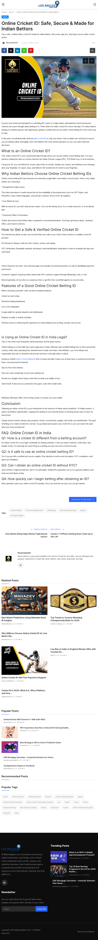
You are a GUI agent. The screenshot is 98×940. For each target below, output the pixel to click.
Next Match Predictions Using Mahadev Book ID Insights (24, 619)
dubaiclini (23, 730)
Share (76, 802)
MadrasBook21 (6, 624)
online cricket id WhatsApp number (39, 802)
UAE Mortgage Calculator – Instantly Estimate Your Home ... (29, 757)
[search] (95, 4)
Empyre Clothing (9, 807)
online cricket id (18, 796)
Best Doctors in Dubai (28, 807)
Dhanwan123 (6, 639)
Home (4, 12)
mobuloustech (74, 858)
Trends (65, 807)
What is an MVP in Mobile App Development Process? (82, 853)
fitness (43, 807)
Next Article (56, 529)
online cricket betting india (83, 807)
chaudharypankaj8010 (10, 760)
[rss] (4, 883)
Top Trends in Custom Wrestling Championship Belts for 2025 (66, 619)
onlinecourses (73, 875)
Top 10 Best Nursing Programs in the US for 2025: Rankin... (82, 869)
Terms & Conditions (86, 931)
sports (80, 796)
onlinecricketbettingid (68, 510)
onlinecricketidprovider (34, 510)
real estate (55, 807)
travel (5, 796)
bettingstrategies (16, 515)
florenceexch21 (24, 553)
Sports (11, 12)
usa (59, 802)
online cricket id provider (12, 802)
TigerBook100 (6, 697)
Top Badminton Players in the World (18, 766)
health (67, 802)
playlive (83, 510)
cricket (85, 802)
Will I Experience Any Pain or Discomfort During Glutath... (45, 728)
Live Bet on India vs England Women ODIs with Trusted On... (73, 650)
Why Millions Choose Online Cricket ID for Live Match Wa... (24, 634)
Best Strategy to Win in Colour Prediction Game (40, 742)
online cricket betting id (64, 796)
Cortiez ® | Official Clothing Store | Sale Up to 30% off (72, 535)
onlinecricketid (16, 510)
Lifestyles (6, 813)
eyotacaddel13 (8, 768)
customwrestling (56, 624)
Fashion (48, 796)
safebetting (51, 510)
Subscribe (41, 909)
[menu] (3, 4)
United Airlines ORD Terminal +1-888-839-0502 (24, 719)
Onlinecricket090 (7, 681)
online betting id (34, 796)
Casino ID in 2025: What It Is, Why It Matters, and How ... (24, 691)
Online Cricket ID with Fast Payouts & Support (24, 677)
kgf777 (53, 655)
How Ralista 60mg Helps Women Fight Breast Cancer (26, 535)
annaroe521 (7, 722)
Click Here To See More (81, 499)
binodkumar (24, 745)
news (17, 813)
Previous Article (40, 529)
